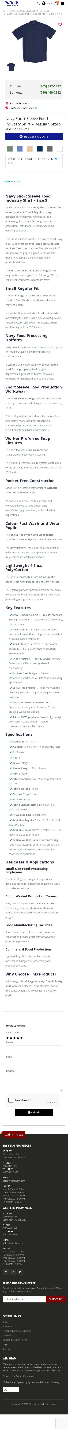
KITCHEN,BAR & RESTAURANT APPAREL (29, 10)
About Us (7, 1326)
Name (9, 1042)
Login (5, 1344)
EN (48, 3)
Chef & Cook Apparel (18, 13)
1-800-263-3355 (10, 1172)
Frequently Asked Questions (18, 1330)
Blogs (5, 1321)
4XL (30, 159)
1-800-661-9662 (10, 1234)
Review (10, 1071)
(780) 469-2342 (10, 1228)
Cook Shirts (39, 13)
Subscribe (55, 1299)
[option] (34, 41)
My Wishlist (8, 1335)
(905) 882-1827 (10, 1165)
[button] (38, 3)
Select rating (13, 1032)
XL (12, 163)
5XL (39, 159)
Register (7, 1349)
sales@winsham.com (14, 1180)
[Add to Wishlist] (60, 24)
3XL (22, 159)
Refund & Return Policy (15, 1339)
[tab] (10, 149)
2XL (13, 159)
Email (9, 1056)
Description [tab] (12, 181)
